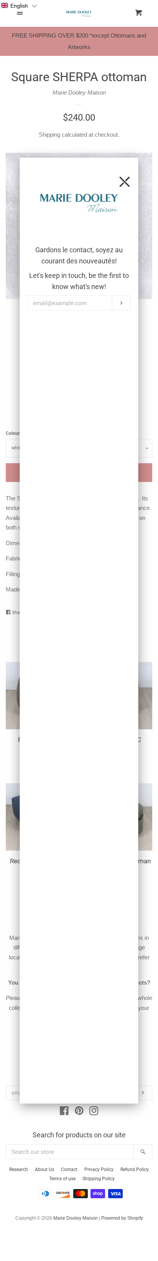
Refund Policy (134, 1169)
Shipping (49, 134)
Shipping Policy (98, 1178)
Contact (69, 1169)
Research (18, 1169)
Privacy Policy (99, 1169)
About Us (44, 1169)
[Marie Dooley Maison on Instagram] (94, 1112)
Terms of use (62, 1178)
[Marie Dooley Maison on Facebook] (64, 1112)
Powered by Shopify (122, 1218)
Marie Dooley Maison (79, 92)
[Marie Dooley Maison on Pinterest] (79, 1112)
